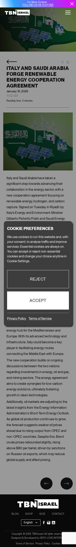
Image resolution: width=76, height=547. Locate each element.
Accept (38, 300)
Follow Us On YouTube (38, 5)
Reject (38, 279)
